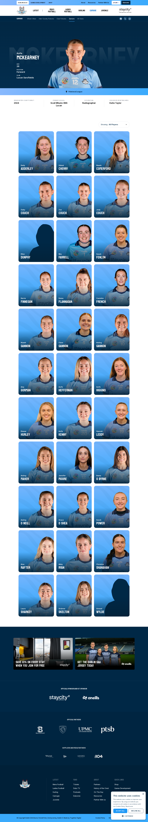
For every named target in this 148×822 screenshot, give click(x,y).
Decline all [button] (136, 811)
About (83, 2)
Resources (92, 2)
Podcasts (76, 792)
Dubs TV (76, 788)
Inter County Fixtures (46, 19)
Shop (50, 2)
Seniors (72, 19)
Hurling (82, 10)
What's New (31, 19)
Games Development (122, 788)
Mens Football (58, 784)
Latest (36, 10)
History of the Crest (101, 788)
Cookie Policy (100, 818)
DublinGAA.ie (22, 2)
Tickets (76, 784)
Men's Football (52, 10)
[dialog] (128, 806)
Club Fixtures (61, 19)
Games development (38, 2)
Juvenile (104, 10)
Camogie (93, 10)
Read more (129, 806)
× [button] (143, 794)
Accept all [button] (120, 811)
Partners (97, 784)
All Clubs (80, 19)
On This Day (98, 792)
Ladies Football (69, 10)
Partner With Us (103, 2)
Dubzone (126, 2)
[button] (128, 816)
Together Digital (75, 818)
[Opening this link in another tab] (116, 3)
